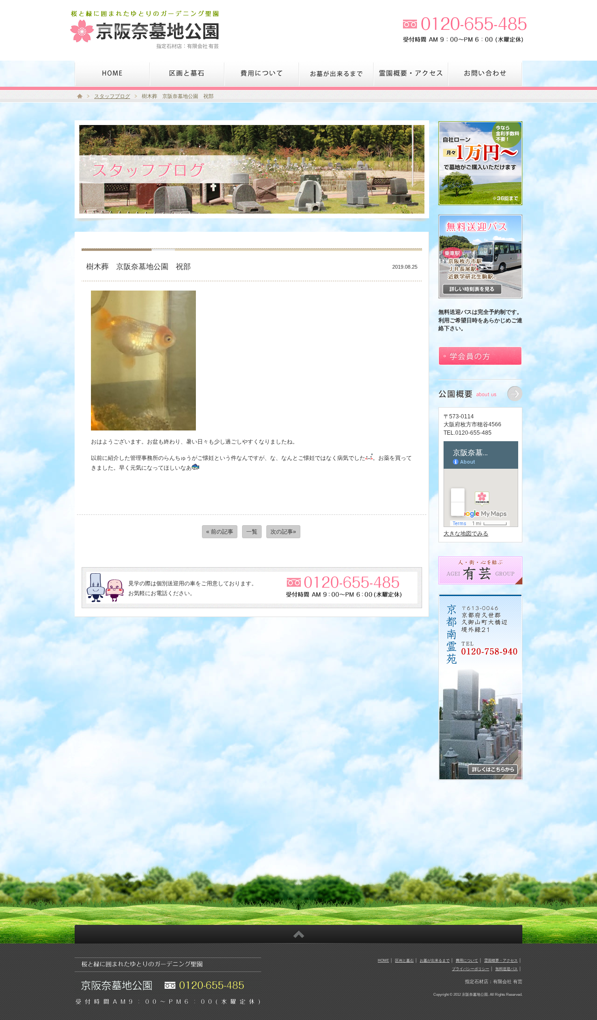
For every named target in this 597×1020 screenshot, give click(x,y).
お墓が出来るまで (435, 960)
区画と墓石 (404, 960)
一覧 (251, 531)
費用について (467, 960)
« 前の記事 (219, 531)
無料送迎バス (506, 968)
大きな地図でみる (466, 533)
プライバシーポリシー (470, 968)
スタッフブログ (112, 96)
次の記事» (283, 531)
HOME (383, 960)
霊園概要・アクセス (501, 960)
